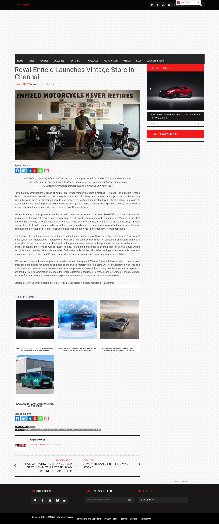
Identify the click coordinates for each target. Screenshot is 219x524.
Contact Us (145, 519)
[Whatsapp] (40, 170)
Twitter (33, 444)
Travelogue (91, 61)
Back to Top (179, 482)
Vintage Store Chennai (89, 430)
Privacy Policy (110, 519)
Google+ (56, 444)
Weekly (127, 61)
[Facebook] (17, 170)
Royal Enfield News (35, 430)
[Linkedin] (29, 170)
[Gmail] (46, 170)
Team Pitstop (22, 84)
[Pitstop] (23, 5)
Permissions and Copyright (88, 519)
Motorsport (111, 61)
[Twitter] (23, 170)
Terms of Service (129, 519)
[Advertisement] (109, 32)
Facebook (44, 444)
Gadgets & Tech (155, 61)
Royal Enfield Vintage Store (61, 430)
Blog (139, 61)
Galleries (59, 61)
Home (20, 61)
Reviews (44, 61)
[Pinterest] (35, 170)
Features (75, 61)
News (31, 61)
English (184, 2)
